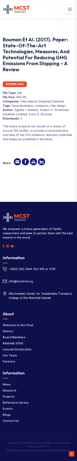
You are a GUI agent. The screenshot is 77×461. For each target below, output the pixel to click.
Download (15, 84)
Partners (9, 361)
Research (9, 390)
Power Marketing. (60, 450)
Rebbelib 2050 (13, 343)
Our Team (10, 355)
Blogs (7, 414)
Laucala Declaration (17, 349)
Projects (9, 396)
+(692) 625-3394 (20, 269)
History (8, 331)
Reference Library (16, 402)
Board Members (14, 337)
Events (8, 408)
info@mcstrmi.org (21, 281)
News (7, 384)
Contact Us (11, 421)
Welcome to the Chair (18, 325)
